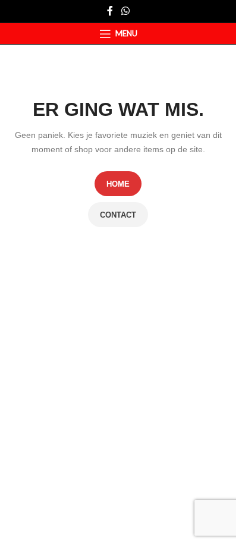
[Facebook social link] (110, 11)
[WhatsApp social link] (125, 11)
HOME (118, 184)
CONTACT (118, 214)
